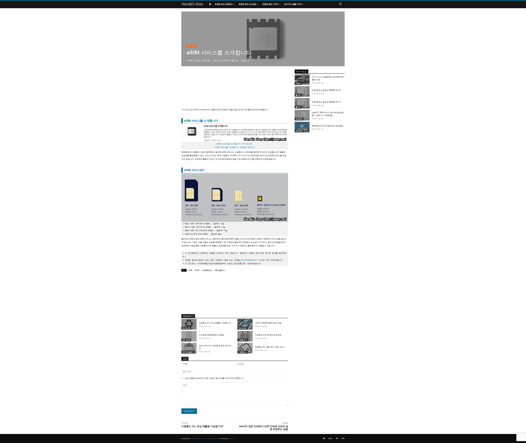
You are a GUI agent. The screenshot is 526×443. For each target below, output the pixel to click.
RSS (343, 438)
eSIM (190, 270)
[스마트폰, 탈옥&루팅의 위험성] (189, 336)
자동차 (298, 83)
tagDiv (231, 438)
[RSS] (337, 438)
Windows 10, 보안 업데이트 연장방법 (327, 126)
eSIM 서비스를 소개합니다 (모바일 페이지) (235, 147)
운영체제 (299, 119)
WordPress (214, 438)
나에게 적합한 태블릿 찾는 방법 (268, 323)
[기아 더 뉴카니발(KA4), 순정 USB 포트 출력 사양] (302, 79)
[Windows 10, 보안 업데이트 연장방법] (302, 127)
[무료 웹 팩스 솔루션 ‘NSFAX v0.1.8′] (302, 91)
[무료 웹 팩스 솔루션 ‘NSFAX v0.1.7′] (302, 103)
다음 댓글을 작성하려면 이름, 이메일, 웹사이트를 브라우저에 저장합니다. (214, 378)
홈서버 (298, 95)
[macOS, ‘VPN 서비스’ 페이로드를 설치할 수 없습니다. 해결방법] (302, 115)
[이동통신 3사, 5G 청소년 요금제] (245, 336)
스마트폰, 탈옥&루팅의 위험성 (211, 335)
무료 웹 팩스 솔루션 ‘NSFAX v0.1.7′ (326, 102)
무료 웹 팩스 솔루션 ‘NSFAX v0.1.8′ (326, 90)
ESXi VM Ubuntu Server (200, 438)
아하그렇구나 (220, 270)
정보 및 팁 (192, 46)
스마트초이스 (207, 270)
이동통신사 (242, 340)
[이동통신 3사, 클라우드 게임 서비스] (245, 348)
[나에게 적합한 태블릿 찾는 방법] (245, 324)
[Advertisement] (234, 89)
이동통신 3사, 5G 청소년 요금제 (268, 335)
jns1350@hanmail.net (251, 260)
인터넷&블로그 (188, 352)
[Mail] (324, 438)
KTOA (197, 270)
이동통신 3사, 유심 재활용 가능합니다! (215, 323)
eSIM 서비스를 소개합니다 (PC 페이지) (235, 144)
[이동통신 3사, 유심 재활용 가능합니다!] (189, 324)
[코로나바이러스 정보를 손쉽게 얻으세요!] (189, 348)
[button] (340, 4)
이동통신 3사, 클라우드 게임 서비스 (270, 347)
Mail (330, 438)
